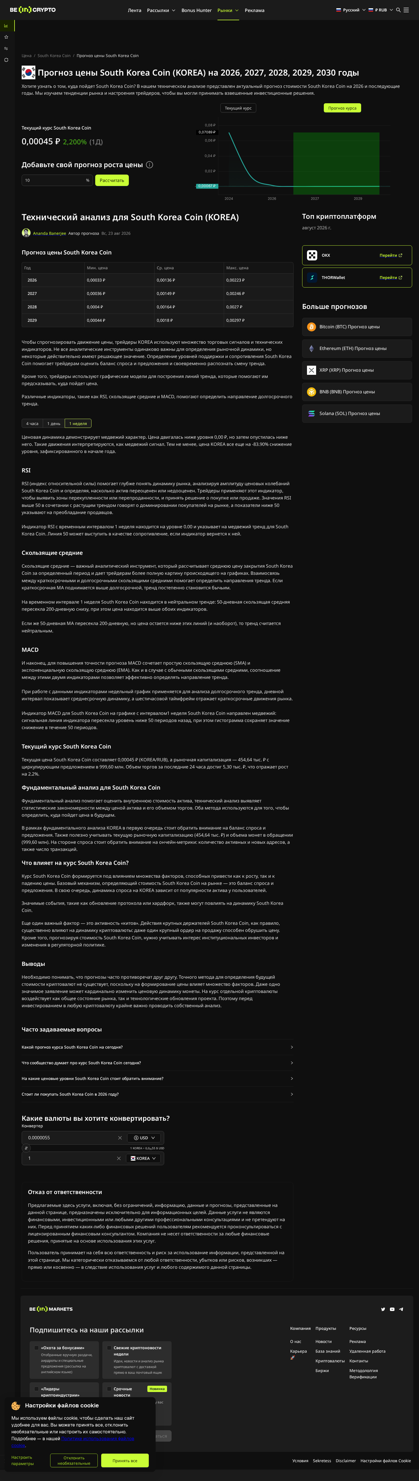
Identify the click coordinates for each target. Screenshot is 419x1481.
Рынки (224, 10)
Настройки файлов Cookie (386, 1460)
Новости (324, 1341)
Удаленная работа (367, 1351)
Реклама (255, 10)
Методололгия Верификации (363, 1373)
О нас (295, 1341)
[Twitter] (383, 1309)
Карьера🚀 (298, 1354)
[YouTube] (392, 1309)
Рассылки (158, 10)
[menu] (7, 43)
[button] (158, 1047)
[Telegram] (401, 1309)
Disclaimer (346, 1460)
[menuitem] (7, 25)
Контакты (358, 1360)
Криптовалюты (330, 1360)
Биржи (322, 1370)
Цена (27, 55)
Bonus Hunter (197, 10)
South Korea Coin (54, 55)
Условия (300, 1460)
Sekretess (322, 1460)
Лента (134, 10)
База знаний (328, 1351)
